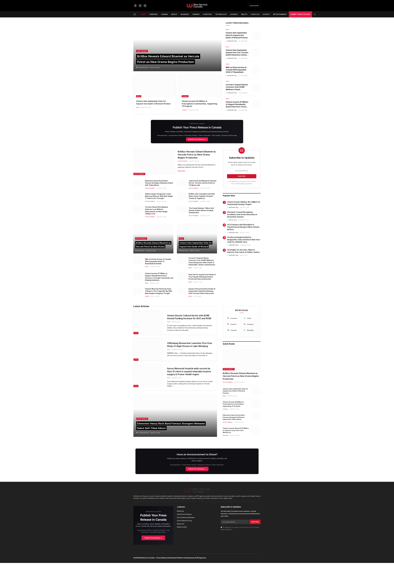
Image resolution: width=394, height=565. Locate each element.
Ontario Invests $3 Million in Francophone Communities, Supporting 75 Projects (199, 103)
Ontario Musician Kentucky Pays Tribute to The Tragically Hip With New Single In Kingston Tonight (158, 291)
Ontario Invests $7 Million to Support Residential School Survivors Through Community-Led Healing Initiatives (237, 104)
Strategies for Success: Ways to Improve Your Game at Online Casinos (243, 251)
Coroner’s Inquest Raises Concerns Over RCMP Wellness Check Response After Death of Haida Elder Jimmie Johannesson (237, 87)
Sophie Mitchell (144, 67)
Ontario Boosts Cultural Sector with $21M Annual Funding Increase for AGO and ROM (189, 317)
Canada (164, 14)
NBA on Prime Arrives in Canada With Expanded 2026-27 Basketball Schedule (236, 69)
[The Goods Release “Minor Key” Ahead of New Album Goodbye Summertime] (182, 209)
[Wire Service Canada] (197, 5)
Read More (181, 171)
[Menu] (134, 14)
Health (244, 14)
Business (185, 14)
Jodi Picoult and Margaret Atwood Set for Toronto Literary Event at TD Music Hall (202, 183)
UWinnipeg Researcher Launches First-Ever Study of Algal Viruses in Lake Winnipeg (189, 344)
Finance (196, 14)
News (138, 96)
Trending (153, 14)
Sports (266, 14)
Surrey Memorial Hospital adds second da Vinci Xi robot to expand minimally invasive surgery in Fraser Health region (189, 371)
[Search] (315, 14)
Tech (136, 333)
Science (234, 14)
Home (143, 14)
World (174, 14)
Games (147, 296)
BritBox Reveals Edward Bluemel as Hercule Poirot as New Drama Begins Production (197, 154)
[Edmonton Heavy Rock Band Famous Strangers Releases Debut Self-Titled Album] (138, 183)
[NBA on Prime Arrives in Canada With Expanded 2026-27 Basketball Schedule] (256, 70)
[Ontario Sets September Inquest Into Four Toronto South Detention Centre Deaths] (256, 52)
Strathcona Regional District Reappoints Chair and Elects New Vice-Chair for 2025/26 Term (244, 239)
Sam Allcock (233, 220)
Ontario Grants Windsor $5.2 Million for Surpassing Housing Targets (243, 203)
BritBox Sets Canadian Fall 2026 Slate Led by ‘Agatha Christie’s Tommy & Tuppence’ (202, 196)
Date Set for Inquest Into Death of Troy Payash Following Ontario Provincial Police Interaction (202, 277)
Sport (228, 64)
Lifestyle (255, 14)
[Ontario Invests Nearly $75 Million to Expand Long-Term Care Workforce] (256, 430)
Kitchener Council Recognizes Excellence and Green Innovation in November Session (242, 214)
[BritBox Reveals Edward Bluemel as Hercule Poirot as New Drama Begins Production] (177, 46)
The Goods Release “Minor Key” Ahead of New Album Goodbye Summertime (201, 210)
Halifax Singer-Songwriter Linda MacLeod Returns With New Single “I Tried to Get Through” (159, 196)
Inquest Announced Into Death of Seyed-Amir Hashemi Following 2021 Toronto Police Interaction (201, 291)
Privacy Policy (240, 183)
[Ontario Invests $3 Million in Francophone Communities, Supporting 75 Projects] (200, 86)
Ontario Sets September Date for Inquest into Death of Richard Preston (153, 102)
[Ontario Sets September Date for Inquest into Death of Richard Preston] (154, 86)
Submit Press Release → (197, 139)
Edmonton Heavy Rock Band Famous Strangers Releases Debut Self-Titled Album (159, 183)
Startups (207, 14)
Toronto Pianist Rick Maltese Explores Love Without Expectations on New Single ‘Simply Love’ (156, 210)
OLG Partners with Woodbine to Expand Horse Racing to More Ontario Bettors (243, 227)
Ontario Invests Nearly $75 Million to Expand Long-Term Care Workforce (236, 430)
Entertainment (280, 14)
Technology (221, 14)
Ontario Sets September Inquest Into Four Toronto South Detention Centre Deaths (237, 52)
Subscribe (254, 5)
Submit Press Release (300, 14)
